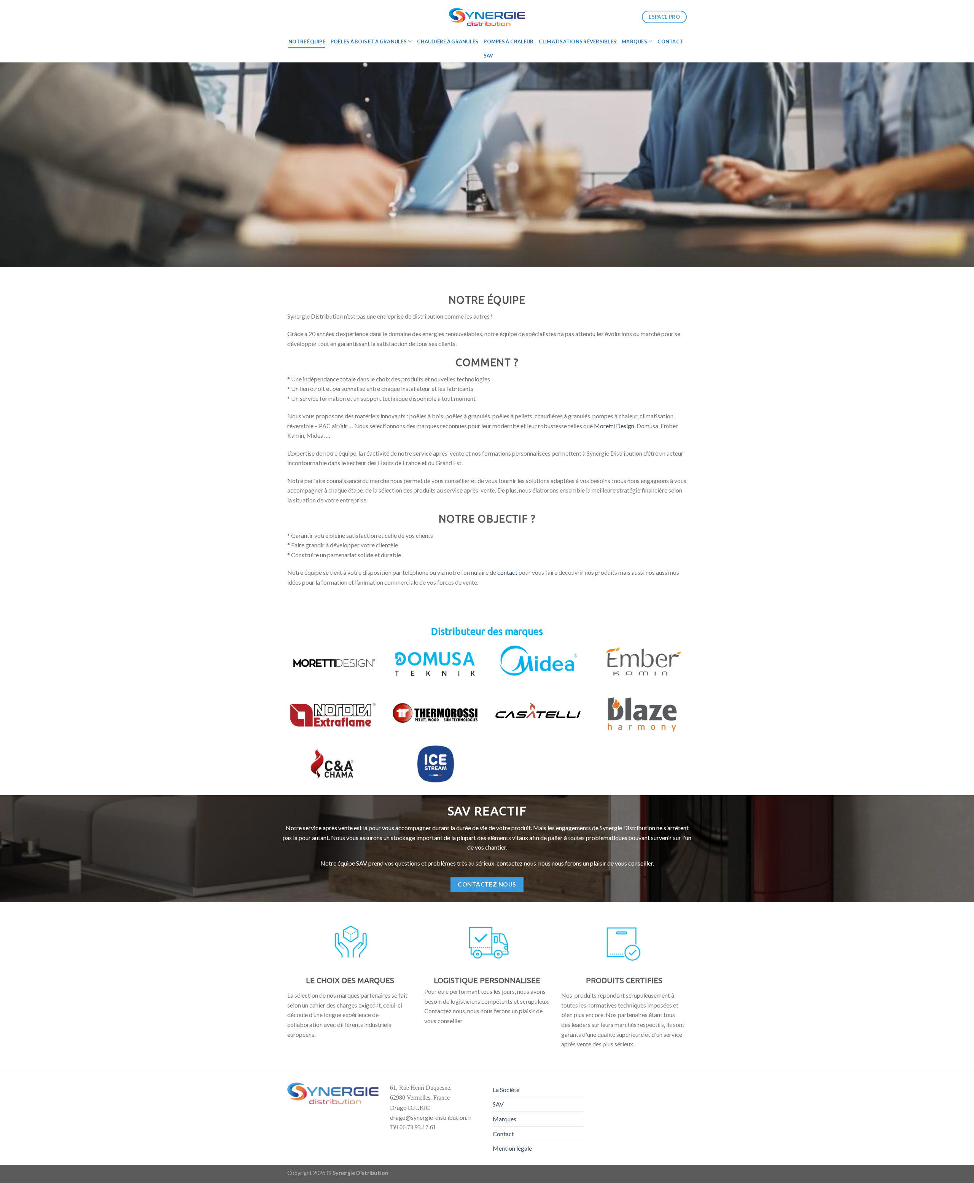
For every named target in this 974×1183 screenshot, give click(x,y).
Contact (670, 41)
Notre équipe (306, 41)
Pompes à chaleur (508, 41)
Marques (634, 41)
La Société (506, 1089)
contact (507, 572)
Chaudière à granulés (447, 41)
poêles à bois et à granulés (369, 41)
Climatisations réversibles (577, 41)
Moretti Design (614, 425)
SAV (488, 56)
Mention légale (512, 1148)
